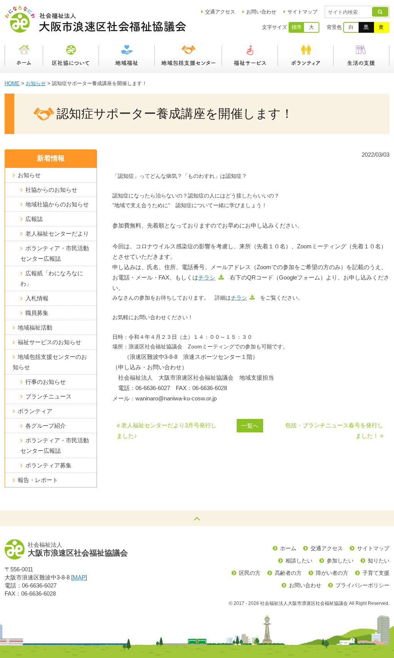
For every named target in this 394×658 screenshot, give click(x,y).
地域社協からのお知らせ (57, 204)
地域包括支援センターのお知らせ (50, 361)
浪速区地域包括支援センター (188, 56)
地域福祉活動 (35, 327)
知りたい (378, 561)
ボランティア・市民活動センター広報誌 (54, 253)
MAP (79, 577)
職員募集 (36, 313)
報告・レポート (38, 480)
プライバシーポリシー (362, 585)
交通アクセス (327, 548)
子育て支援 (375, 573)
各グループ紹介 (45, 425)
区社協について (71, 56)
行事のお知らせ (45, 381)
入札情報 (36, 298)
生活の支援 (361, 56)
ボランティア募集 (48, 465)
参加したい (340, 561)
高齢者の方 (288, 573)
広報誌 (34, 219)
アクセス (220, 11)
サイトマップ (302, 11)
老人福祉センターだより (57, 233)
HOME (12, 83)
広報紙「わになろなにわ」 (51, 278)
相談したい (298, 561)
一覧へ (250, 425)
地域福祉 (127, 56)
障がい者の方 (332, 573)
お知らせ (36, 83)
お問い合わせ (261, 11)
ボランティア (306, 56)
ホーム (24, 56)
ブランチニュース (48, 396)
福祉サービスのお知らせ (49, 342)
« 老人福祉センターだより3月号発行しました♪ (167, 430)
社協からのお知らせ (51, 189)
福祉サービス (250, 56)
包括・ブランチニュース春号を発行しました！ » (334, 430)
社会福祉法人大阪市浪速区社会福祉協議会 (95, 19)
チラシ (206, 277)
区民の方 (249, 573)
